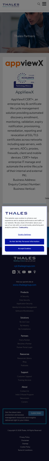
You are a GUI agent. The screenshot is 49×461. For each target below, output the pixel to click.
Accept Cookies (24, 249)
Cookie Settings (24, 235)
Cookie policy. (23, 227)
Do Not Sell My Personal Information (24, 242)
